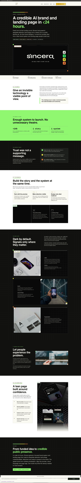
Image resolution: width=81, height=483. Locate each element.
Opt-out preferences (3, 481)
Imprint (13, 481)
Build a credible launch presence (22, 469)
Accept (74, 478)
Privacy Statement (9, 481)
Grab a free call (4, 0)
